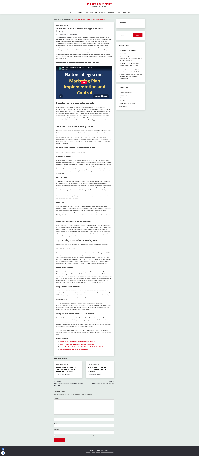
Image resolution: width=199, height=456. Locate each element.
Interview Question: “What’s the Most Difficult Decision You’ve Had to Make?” (81, 347)
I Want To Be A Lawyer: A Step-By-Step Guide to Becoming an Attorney (66, 369)
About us (111, 12)
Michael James (73, 34)
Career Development (100, 12)
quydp (68, 374)
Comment (57, 398)
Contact (118, 12)
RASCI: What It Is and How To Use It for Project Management (76, 344)
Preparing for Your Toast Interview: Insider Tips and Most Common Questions (130, 65)
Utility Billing (123, 106)
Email (56, 423)
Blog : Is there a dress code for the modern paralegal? (74, 349)
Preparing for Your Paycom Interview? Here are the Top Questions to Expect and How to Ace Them (131, 58)
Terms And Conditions (107, 452)
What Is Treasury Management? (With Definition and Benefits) (77, 341)
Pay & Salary (72, 12)
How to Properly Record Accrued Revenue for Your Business (98, 369)
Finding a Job (89, 12)
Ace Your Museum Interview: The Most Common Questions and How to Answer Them (131, 76)
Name (56, 416)
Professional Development (127, 103)
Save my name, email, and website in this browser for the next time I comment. (77, 436)
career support (99, 4)
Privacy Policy (126, 12)
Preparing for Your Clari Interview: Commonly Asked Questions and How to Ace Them (131, 52)
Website (56, 429)
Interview (80, 12)
